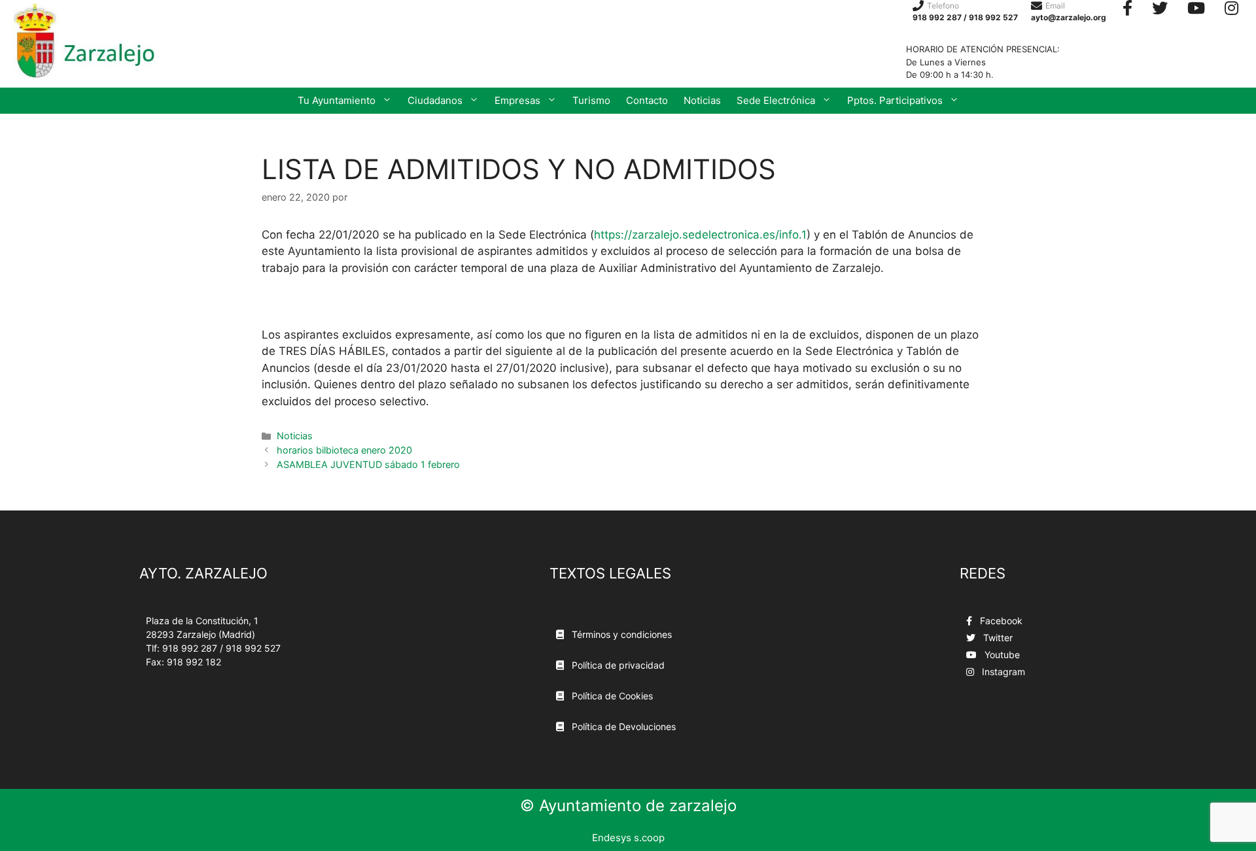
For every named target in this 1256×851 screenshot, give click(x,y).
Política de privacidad (617, 665)
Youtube (1001, 654)
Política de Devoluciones (622, 726)
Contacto (647, 100)
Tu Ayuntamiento (336, 100)
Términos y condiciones (620, 634)
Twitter (997, 637)
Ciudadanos (435, 100)
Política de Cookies (611, 695)
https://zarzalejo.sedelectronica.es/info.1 (700, 234)
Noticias (702, 100)
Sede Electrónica (776, 100)
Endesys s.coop (628, 837)
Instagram (1002, 671)
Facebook (999, 620)
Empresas (517, 100)
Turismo (591, 100)
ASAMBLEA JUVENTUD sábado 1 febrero (368, 464)
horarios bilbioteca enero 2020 (344, 450)
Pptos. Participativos (895, 100)
